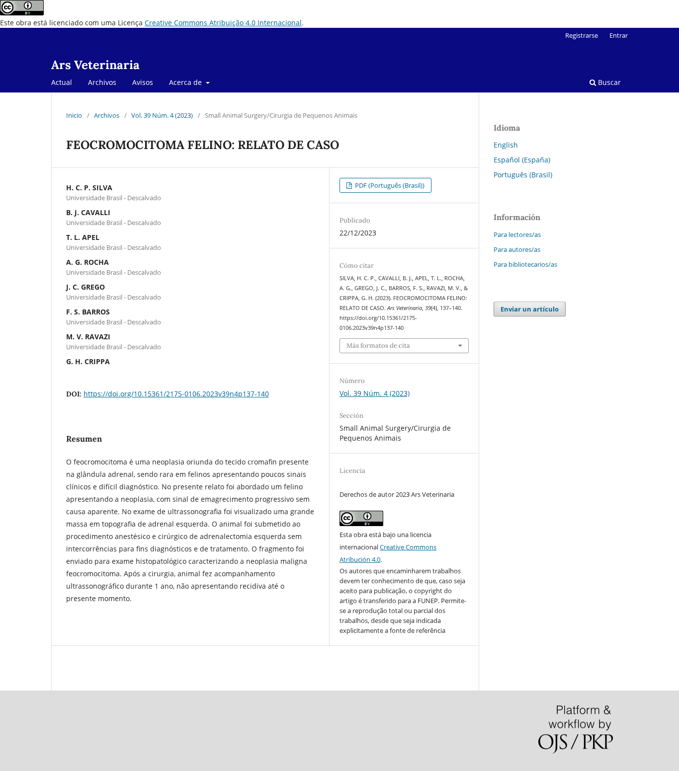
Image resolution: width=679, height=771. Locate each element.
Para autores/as (517, 249)
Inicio (74, 115)
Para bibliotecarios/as (525, 264)
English (506, 145)
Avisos (142, 82)
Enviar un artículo (530, 309)
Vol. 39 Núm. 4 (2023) (162, 115)
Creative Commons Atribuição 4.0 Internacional (223, 22)
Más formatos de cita (378, 345)
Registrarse (581, 35)
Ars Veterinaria (95, 65)
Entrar (618, 35)
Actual (61, 82)
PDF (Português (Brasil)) (388, 185)
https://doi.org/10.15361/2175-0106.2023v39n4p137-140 (176, 393)
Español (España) (522, 159)
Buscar (608, 82)
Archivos (102, 82)
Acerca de (186, 82)
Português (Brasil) (523, 174)
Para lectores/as (517, 234)
